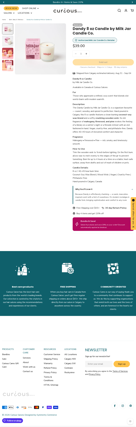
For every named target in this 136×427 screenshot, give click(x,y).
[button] (3, 2)
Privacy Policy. (95, 374)
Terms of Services (120, 371)
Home (4, 20)
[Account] (126, 10)
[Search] (119, 10)
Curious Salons (17, 414)
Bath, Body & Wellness (16, 20)
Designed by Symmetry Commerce (40, 414)
